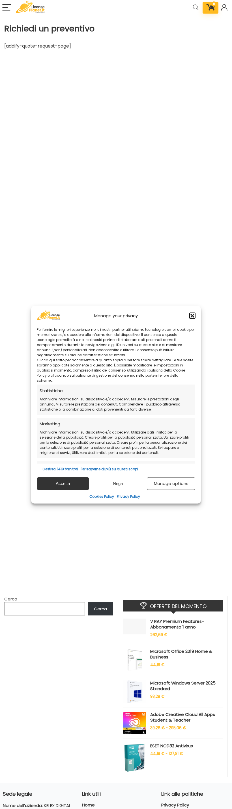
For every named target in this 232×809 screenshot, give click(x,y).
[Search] (196, 7)
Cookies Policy (101, 496)
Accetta (63, 483)
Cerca (10, 599)
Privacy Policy (128, 496)
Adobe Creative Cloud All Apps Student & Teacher (182, 717)
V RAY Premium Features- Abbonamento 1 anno (177, 624)
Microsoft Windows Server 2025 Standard (183, 686)
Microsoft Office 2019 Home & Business (181, 654)
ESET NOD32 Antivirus (171, 746)
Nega (118, 483)
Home (88, 805)
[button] (192, 315)
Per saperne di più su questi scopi (109, 468)
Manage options (171, 483)
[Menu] (7, 7)
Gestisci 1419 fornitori (60, 468)
